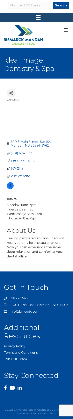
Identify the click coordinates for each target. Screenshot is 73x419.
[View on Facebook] (10, 188)
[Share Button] (11, 92)
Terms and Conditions (21, 352)
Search (61, 5)
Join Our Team (15, 359)
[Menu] (38, 17)
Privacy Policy (14, 346)
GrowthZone (48, 413)
